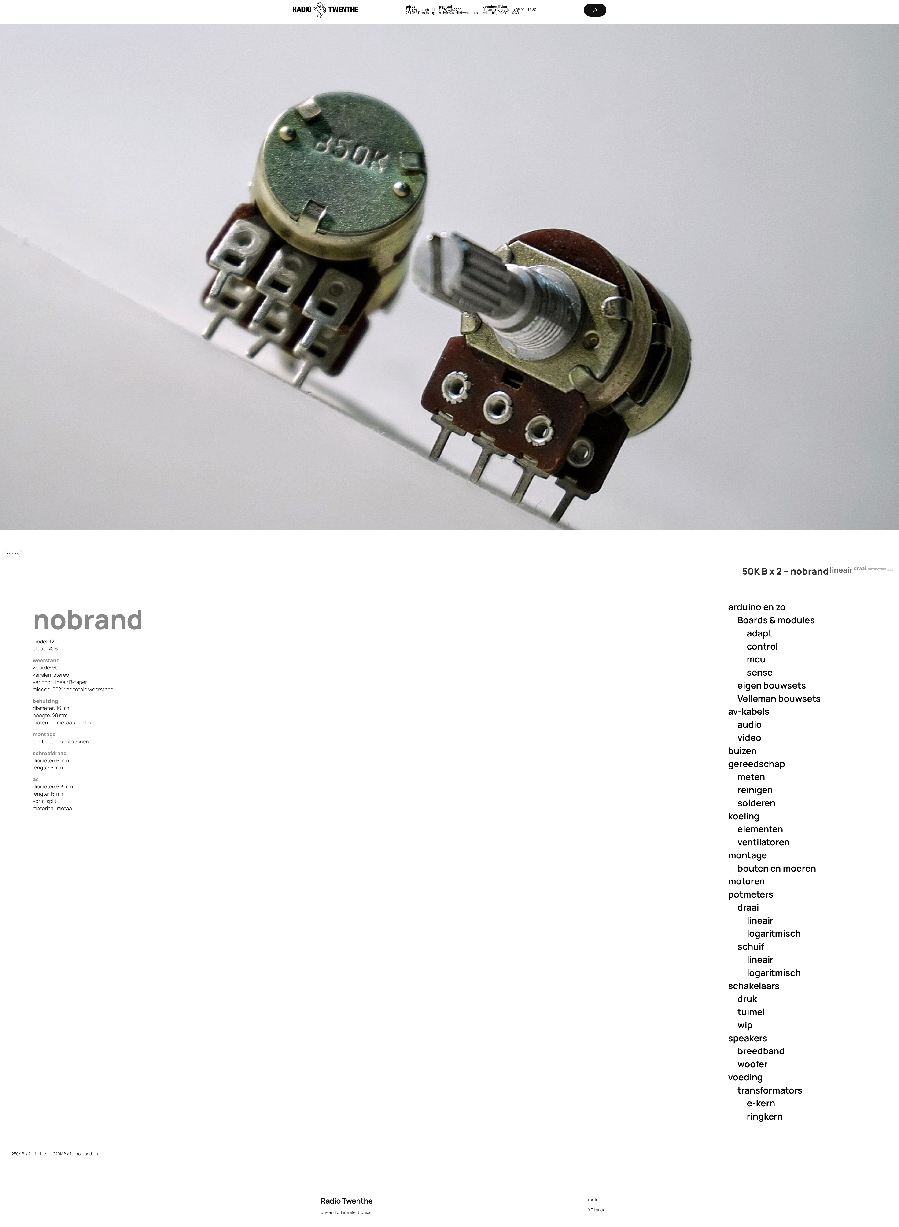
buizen (742, 750)
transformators (770, 1090)
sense (760, 672)
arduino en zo (757, 607)
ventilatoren (763, 842)
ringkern (765, 1116)
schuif (750, 946)
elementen (760, 829)
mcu (756, 659)
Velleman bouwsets (779, 698)
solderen (756, 803)
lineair (841, 570)
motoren (746, 881)
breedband (761, 1051)
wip (745, 1025)
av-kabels (749, 711)
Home (890, 569)
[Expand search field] (595, 10)
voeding (745, 1077)
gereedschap (756, 764)
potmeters (877, 568)
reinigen (755, 790)
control (762, 646)
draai (860, 568)
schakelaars (754, 985)
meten (751, 776)
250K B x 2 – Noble (28, 1154)
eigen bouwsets (771, 685)
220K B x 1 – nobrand (72, 1154)
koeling (743, 816)
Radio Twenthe (347, 1201)
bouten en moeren (776, 868)
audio (749, 724)
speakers (747, 1038)
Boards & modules (776, 620)
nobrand (13, 553)
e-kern (761, 1103)
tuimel (751, 1011)
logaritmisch (774, 933)
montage (747, 855)
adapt (759, 633)
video (749, 737)
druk (747, 998)
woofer (752, 1064)
